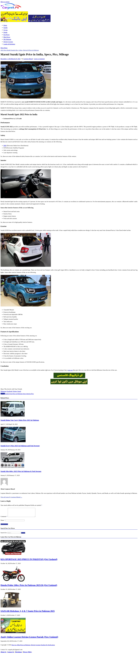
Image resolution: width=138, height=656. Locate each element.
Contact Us (10, 652)
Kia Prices (6, 34)
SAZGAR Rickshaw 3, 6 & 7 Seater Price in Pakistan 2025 (28, 611)
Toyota (5, 30)
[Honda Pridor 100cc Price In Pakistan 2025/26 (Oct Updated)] (13, 581)
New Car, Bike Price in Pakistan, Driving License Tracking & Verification (33, 645)
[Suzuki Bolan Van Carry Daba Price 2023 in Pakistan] (13, 416)
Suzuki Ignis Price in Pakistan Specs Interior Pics (19, 393)
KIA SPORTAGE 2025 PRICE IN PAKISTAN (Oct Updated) (29, 559)
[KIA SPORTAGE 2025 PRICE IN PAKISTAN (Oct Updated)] (13, 555)
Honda (5, 32)
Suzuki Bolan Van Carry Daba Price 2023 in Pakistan (20, 420)
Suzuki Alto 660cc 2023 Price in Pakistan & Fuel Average (21, 471)
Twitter (15, 391)
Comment (4, 516)
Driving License (8, 41)
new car (70, 370)
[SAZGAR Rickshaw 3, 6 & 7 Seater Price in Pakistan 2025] (11, 607)
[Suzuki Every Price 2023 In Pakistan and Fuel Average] (13, 441)
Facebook (9, 391)
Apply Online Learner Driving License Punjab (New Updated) (29, 637)
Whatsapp (3, 391)
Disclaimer (18, 652)
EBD (4, 145)
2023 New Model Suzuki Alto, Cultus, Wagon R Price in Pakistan (20, 50)
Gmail (19, 391)
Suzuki (5, 27)
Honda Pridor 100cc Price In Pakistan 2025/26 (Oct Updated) (29, 585)
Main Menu (4, 48)
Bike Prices (6, 37)
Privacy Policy (27, 652)
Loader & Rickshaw (9, 44)
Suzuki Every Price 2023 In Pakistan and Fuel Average (20, 446)
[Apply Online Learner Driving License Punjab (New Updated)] (13, 633)
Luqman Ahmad (28, 59)
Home (5, 25)
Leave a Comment (39, 59)
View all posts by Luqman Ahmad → (11, 497)
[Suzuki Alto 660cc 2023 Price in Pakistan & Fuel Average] (12, 467)
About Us (3, 652)
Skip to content (5, 2)
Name (3, 520)
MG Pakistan (7, 39)
